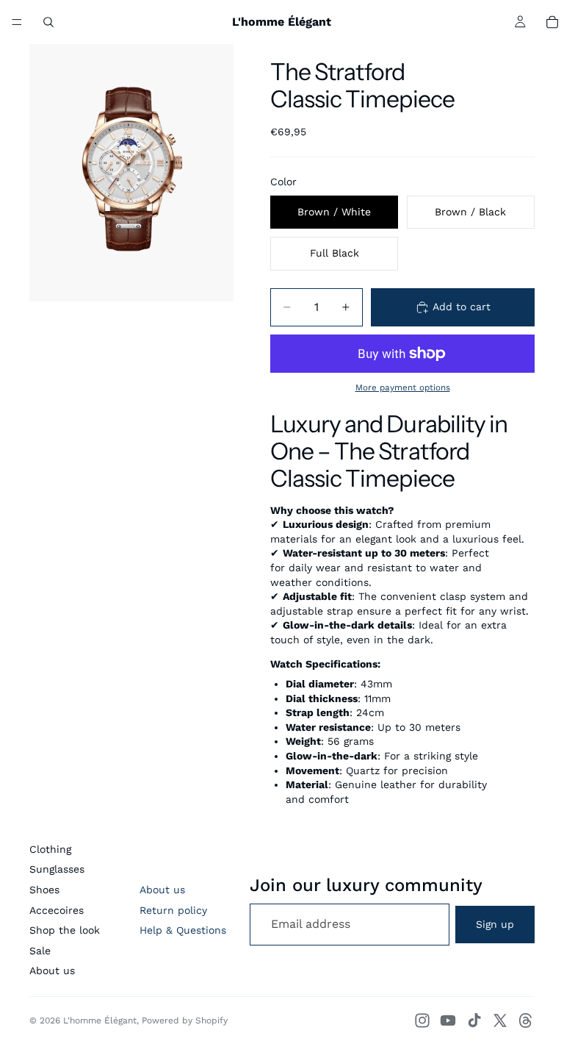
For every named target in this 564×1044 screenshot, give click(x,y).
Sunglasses (56, 869)
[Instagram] (422, 1020)
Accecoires (56, 910)
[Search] (48, 22)
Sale (40, 951)
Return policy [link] (173, 910)
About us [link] (162, 889)
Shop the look (64, 930)
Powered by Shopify (185, 1020)
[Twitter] (500, 1020)
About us (52, 970)
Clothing (50, 849)
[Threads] (526, 1020)
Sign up (495, 924)
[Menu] (17, 22)
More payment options (402, 387)
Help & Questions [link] (183, 930)
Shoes (44, 889)
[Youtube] (448, 1020)
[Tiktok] (474, 1020)
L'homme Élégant (100, 1020)
